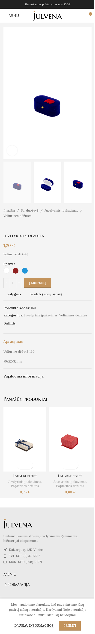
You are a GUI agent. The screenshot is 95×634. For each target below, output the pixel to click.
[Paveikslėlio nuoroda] (17, 524)
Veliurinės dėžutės (17, 216)
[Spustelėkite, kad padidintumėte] (12, 150)
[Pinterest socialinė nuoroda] (36, 323)
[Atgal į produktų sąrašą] (12, 225)
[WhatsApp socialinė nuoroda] (47, 323)
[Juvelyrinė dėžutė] (24, 439)
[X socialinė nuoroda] (24, 323)
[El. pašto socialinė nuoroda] (30, 323)
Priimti (69, 626)
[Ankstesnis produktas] (6, 225)
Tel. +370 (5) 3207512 (24, 556)
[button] (8, 93)
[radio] (6, 271)
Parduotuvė (30, 210)
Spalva (8, 264)
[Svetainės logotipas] (47, 15)
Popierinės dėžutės (25, 486)
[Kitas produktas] (17, 225)
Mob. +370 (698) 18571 (25, 562)
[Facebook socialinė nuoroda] (19, 323)
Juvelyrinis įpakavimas (61, 210)
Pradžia (9, 210)
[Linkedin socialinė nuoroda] (41, 323)
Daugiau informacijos (34, 626)
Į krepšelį (37, 283)
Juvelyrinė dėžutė (25, 476)
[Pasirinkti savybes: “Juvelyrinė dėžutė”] (21, 465)
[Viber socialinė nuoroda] (52, 323)
